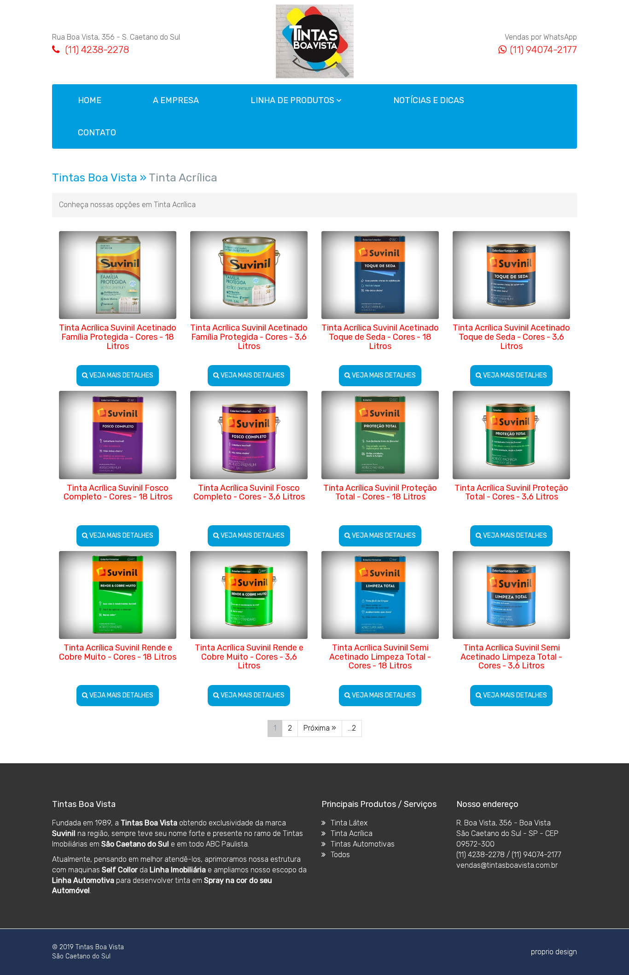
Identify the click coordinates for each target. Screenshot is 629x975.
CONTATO (97, 133)
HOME (89, 100)
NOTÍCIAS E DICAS (428, 100)
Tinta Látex (348, 822)
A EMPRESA (176, 100)
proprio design (554, 951)
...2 (352, 728)
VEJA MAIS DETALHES (120, 375)
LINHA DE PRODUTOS (293, 100)
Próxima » (319, 728)
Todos (339, 854)
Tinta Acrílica (351, 833)
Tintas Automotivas (362, 844)
